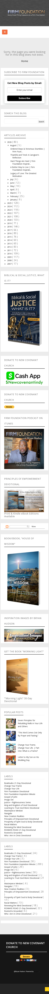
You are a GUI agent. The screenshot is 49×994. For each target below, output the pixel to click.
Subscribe (24, 98)
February (14, 196)
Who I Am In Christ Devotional (17, 835)
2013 (9, 243)
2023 (9, 209)
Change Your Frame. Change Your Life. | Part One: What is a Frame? (28, 748)
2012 (9, 247)
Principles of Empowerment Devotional (21, 819)
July (12, 179)
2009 (9, 257)
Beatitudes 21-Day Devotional (17, 783)
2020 (9, 220)
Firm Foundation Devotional (16, 791)
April (12, 189)
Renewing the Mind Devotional (17, 827)
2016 (9, 233)
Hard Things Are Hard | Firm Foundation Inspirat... (22, 162)
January (13, 199)
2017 (9, 230)
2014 (9, 240)
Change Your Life (11, 788)
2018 (9, 226)
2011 (9, 250)
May (12, 186)
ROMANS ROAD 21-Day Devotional (20, 830)
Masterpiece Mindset (13, 810)
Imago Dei (8, 799)
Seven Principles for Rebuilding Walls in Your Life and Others (30, 723)
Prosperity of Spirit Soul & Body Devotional (23, 821)
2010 (9, 253)
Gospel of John (10, 797)
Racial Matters (10, 824)
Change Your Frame (13, 786)
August (13, 145)
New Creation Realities (14, 816)
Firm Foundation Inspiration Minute (19, 794)
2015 (9, 236)
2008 (9, 260)
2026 (9, 142)
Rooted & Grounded (13, 832)
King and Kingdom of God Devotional (20, 805)
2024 (9, 206)
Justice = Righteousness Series (17, 802)
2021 (9, 216)
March (13, 193)
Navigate (8, 813)
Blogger (36, 971)
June (12, 183)
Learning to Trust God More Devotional (21, 808)
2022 (9, 213)
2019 (9, 223)
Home (24, 61)
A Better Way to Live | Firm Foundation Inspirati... (22, 168)
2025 (9, 203)
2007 (9, 263)
